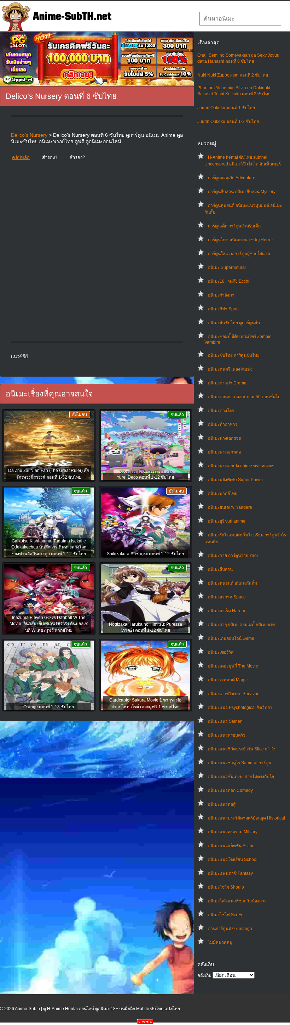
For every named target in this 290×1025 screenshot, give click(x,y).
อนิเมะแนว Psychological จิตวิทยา (240, 707)
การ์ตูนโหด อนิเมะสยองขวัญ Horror (240, 239)
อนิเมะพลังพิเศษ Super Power (235, 479)
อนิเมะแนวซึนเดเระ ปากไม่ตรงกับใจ (241, 776)
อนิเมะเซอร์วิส (220, 652)
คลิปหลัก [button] (21, 157)
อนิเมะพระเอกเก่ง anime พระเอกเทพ (241, 465)
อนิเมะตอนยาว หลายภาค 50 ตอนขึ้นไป (244, 396)
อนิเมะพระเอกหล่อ (224, 452)
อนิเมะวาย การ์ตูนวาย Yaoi (233, 555)
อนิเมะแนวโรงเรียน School (232, 859)
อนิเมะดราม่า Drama (227, 383)
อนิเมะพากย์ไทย (222, 493)
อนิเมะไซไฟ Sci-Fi (225, 914)
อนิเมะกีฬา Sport (223, 308)
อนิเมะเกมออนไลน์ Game (231, 638)
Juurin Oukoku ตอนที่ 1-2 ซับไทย (228, 121)
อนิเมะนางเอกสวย (224, 438)
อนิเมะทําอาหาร (222, 424)
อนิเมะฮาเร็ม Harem (226, 610)
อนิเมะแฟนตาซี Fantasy (230, 873)
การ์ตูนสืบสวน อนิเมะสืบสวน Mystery (242, 191)
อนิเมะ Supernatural (227, 267)
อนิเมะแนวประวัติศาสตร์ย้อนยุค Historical (246, 818)
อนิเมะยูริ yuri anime (226, 521)
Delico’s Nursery (29, 135)
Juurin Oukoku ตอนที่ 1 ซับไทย (226, 107)
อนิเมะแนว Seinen (225, 721)
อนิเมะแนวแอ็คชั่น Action (231, 845)
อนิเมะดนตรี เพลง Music (230, 369)
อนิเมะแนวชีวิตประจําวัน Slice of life (241, 749)
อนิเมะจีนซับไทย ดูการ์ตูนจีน (234, 322)
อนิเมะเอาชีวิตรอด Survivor (233, 693)
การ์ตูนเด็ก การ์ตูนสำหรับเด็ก (234, 226)
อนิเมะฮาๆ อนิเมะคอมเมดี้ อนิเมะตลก (241, 624)
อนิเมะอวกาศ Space (227, 597)
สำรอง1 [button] (49, 157)
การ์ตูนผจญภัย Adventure (231, 177)
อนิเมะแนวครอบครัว (226, 735)
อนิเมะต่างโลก (221, 410)
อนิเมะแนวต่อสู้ (222, 804)
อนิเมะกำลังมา (221, 295)
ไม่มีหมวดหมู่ (220, 942)
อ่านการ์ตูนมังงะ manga (230, 928)
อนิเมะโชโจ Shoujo (226, 887)
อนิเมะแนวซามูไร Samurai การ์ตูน (239, 762)
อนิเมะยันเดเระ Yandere (230, 507)
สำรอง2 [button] (77, 157)
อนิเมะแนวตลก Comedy (230, 790)
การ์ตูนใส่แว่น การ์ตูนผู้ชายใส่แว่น (239, 253)
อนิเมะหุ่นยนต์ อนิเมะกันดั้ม (232, 583)
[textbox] (240, 19)
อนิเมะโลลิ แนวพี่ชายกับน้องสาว (237, 901)
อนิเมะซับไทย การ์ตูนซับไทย (234, 355)
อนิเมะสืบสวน (220, 569)
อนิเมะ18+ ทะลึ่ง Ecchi (228, 281)
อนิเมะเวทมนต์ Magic (228, 679)
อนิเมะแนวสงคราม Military (232, 831)
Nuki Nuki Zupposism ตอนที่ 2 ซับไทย (232, 75)
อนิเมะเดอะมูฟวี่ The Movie (233, 666)
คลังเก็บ (204, 975)
